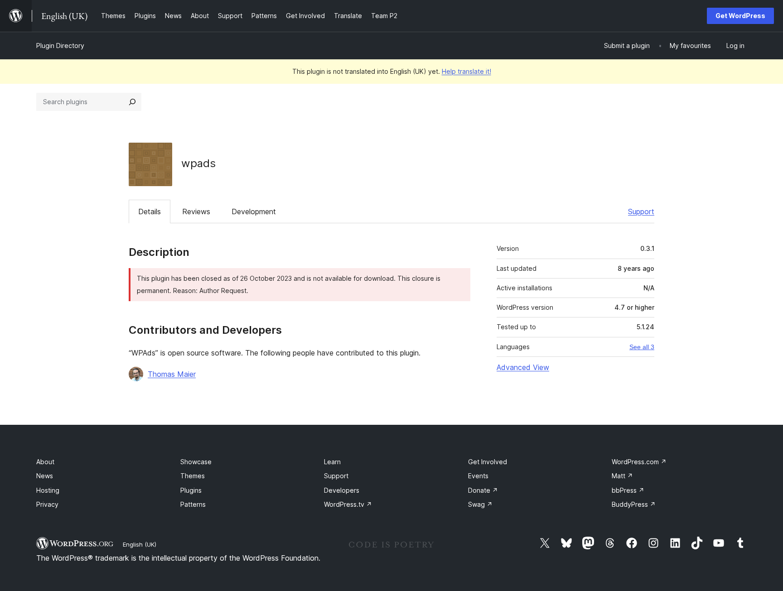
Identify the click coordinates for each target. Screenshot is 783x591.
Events (478, 476)
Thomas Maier (172, 374)
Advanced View (523, 367)
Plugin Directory (60, 45)
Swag (480, 504)
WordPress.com (639, 462)
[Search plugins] (132, 102)
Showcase (196, 462)
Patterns (193, 504)
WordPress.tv (348, 504)
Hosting (47, 490)
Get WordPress (740, 15)
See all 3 (641, 347)
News (44, 476)
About (45, 462)
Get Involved (487, 462)
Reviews (196, 211)
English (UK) (139, 544)
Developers (341, 490)
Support (641, 211)
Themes (192, 476)
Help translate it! (466, 71)
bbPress (628, 490)
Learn (332, 462)
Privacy (47, 504)
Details (149, 211)
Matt (622, 476)
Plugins (191, 490)
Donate (483, 490)
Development (254, 211)
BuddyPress (634, 504)
